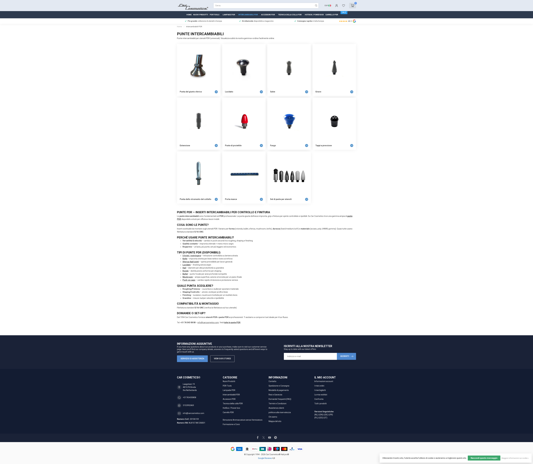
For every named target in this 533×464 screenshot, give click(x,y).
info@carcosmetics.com (208, 322)
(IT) (325, 418)
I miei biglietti (320, 390)
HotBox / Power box (314, 15)
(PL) (316, 418)
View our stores (222, 358)
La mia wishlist (320, 395)
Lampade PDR (229, 15)
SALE (344, 12)
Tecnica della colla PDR (290, 15)
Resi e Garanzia (275, 395)
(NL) (316, 415)
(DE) (326, 415)
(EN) (321, 415)
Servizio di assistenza (192, 358)
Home (189, 15)
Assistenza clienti (276, 408)
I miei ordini (319, 386)
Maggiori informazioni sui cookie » (515, 458)
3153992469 (188, 405)
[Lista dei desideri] (343, 5)
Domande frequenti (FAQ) (280, 399)
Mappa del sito (275, 421)
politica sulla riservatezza (280, 412)
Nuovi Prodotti (200, 15)
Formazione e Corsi (231, 424)
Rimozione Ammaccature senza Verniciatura (242, 420)
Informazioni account (323, 381)
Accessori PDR (268, 15)
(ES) (321, 418)
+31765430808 (189, 397)
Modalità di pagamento (279, 390)
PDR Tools (214, 15)
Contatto (272, 381)
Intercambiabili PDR (248, 15)
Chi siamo (273, 417)
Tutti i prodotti (320, 403)
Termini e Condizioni (277, 403)
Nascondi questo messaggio (484, 458)
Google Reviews (265, 458)
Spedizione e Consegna (279, 386)
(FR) (331, 415)
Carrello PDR (331, 15)
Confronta (318, 399)
